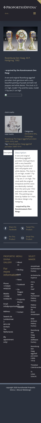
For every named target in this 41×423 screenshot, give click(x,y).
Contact (20, 312)
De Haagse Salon (20, 292)
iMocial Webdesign (24, 390)
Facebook (20, 284)
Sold (16, 141)
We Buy (20, 270)
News (19, 279)
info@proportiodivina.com (13, 306)
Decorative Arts (31, 134)
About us (19, 263)
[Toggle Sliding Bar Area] (39, 2)
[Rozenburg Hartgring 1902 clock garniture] (20, 39)
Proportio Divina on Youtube (20, 303)
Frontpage (29, 136)
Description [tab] (8, 152)
